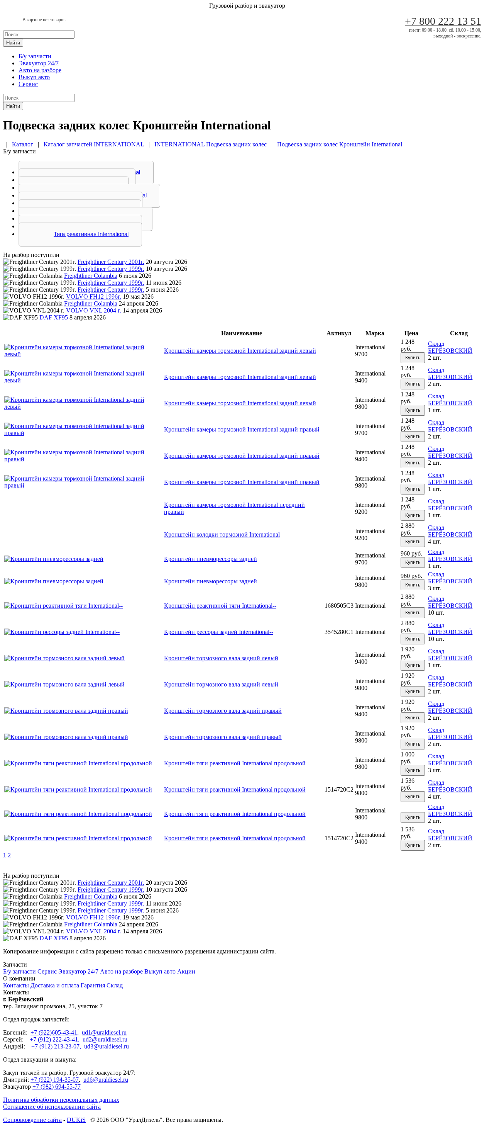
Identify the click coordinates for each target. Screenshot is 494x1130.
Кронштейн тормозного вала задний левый (221, 658)
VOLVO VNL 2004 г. (93, 310)
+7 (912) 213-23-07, (56, 1046)
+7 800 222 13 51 (443, 21)
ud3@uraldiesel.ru (106, 1046)
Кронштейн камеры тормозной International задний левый (240, 350)
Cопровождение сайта (32, 1119)
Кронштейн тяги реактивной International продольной (235, 763)
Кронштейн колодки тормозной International (222, 534)
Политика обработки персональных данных (61, 1099)
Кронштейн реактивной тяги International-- (220, 605)
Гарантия (93, 985)
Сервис (28, 84)
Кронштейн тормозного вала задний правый (223, 710)
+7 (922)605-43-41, (54, 1032)
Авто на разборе (40, 70)
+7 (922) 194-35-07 (54, 1079)
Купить (412, 357)
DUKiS (76, 1119)
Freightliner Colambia (90, 275)
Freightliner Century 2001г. (111, 261)
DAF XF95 (53, 317)
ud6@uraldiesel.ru (105, 1079)
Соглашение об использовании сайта (52, 1106)
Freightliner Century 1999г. (111, 268)
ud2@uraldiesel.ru (105, 1039)
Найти (13, 43)
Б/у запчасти (35, 56)
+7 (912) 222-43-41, (55, 1039)
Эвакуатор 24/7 (39, 63)
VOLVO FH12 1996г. (93, 296)
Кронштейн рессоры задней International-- (218, 632)
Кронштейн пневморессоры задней (210, 559)
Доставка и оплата (54, 985)
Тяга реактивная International (91, 234)
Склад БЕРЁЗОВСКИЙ (450, 347)
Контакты (16, 985)
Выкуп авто (34, 77)
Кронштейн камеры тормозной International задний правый (242, 429)
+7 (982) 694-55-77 (56, 1086)
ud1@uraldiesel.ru (104, 1032)
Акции (186, 971)
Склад (115, 985)
